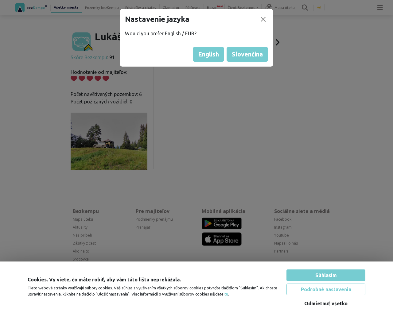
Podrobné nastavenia (326, 289)
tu (226, 294)
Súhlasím (326, 275)
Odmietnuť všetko (326, 303)
